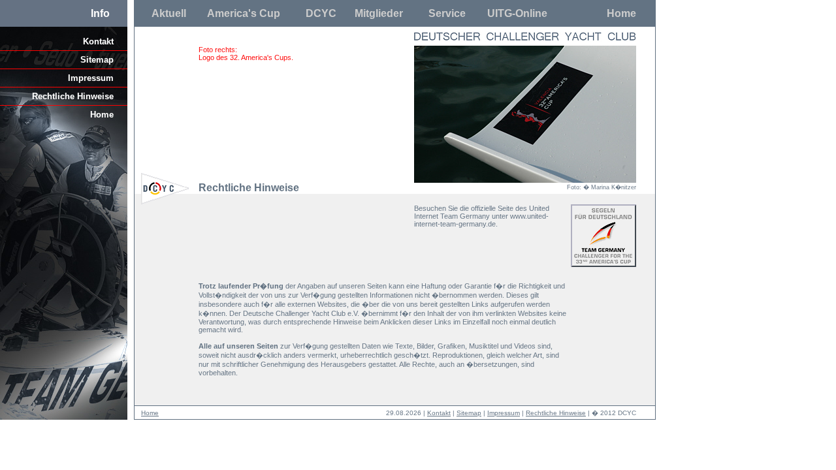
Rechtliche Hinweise (73, 96)
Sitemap (97, 60)
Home (621, 13)
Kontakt (98, 41)
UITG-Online (517, 13)
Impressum (91, 78)
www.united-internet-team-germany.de (481, 220)
